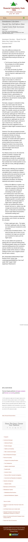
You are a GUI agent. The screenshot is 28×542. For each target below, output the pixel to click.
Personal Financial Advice (10, 415)
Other (3, 415)
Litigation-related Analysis (9, 466)
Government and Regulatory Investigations (13, 478)
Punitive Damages (8, 445)
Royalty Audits (7, 469)
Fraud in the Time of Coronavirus (10, 520)
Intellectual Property (8, 443)
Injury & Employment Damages (10, 454)
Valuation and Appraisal (8, 481)
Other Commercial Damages (10, 451)
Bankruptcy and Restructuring (10, 486)
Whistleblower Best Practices (10, 492)
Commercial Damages (8, 440)
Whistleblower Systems (8, 489)
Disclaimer (21, 529)
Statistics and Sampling (9, 448)
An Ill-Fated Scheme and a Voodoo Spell (12, 509)
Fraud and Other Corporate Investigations (12, 475)
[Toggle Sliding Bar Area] (26, 1)
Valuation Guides (7, 483)
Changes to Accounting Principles (11, 460)
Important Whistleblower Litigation (11, 495)
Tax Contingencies (8, 463)
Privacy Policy (14, 531)
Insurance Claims (7, 472)
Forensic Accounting (8, 457)
